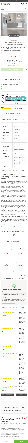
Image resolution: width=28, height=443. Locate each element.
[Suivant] (26, 24)
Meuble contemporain (8, 410)
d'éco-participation (16, 65)
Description (10, 119)
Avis (23, 119)
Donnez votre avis (19, 108)
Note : (3, 107)
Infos (3, 119)
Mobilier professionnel (8, 404)
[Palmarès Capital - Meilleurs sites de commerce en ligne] (14, 98)
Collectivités (18, 410)
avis (15, 107)
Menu (2, 9)
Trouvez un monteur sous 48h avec (14, 74)
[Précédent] (2, 24)
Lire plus (6, 253)
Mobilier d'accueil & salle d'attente (11, 407)
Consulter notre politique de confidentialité (10, 436)
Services (17, 119)
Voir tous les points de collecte (8, 303)
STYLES (22, 407)
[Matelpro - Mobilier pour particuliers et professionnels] (6, 5)
